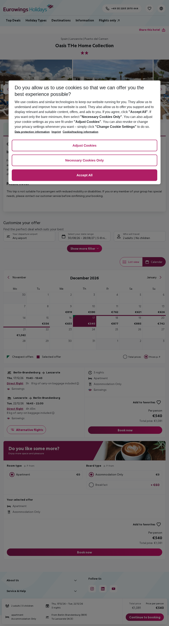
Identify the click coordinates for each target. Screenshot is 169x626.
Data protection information (32, 132)
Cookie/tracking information (80, 132)
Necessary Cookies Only (84, 160)
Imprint (56, 132)
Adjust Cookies (84, 146)
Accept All (84, 175)
